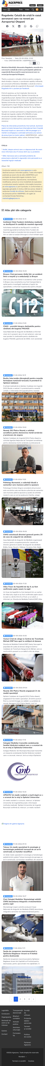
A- (31, 63)
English (40, 5)
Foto (21, 9)
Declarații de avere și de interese (6, 1023)
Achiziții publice (16, 1023)
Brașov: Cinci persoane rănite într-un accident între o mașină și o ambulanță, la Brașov (22, 275)
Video (27, 9)
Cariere (4, 1031)
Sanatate (9, 58)
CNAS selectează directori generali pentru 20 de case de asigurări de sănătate (22, 535)
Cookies (31, 1061)
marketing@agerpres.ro (11, 198)
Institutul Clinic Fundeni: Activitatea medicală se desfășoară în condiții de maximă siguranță (23, 223)
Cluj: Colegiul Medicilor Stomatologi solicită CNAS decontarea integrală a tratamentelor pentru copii (22, 901)
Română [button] (22, 1057)
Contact (4, 1034)
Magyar (32, 5)
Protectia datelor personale (27, 1021)
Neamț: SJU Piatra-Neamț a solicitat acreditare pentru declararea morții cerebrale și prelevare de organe (22, 432)
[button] (41, 9)
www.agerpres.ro (26, 170)
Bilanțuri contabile (16, 1017)
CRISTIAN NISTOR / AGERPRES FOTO (22, 61)
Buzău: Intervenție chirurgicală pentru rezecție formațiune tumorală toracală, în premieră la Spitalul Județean (23, 380)
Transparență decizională (18, 1012)
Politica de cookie (27, 1036)
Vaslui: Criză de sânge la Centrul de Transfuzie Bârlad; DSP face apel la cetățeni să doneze (23, 640)
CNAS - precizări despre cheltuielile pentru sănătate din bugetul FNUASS (21, 327)
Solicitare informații (16, 1029)
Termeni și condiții (27, 1028)
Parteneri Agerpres (27, 1044)
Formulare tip (16, 1034)
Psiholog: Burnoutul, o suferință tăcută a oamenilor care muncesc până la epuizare (21, 483)
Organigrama (6, 1017)
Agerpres (15, 1053)
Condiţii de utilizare (17, 191)
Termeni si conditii (19, 1061)
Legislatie (5, 1010)
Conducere (6, 1014)
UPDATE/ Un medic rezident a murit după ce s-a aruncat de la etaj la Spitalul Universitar (23, 796)
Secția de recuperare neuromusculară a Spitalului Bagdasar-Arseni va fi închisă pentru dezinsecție (20, 953)
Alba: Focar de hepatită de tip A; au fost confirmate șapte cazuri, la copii (20, 587)
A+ (37, 63)
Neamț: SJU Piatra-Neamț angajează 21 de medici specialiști (21, 692)
